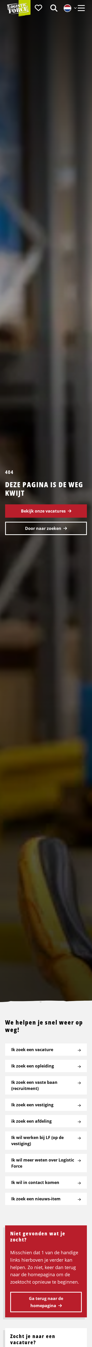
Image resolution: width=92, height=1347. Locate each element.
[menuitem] (38, 8)
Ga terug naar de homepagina (46, 1302)
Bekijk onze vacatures (43, 511)
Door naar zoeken (43, 528)
